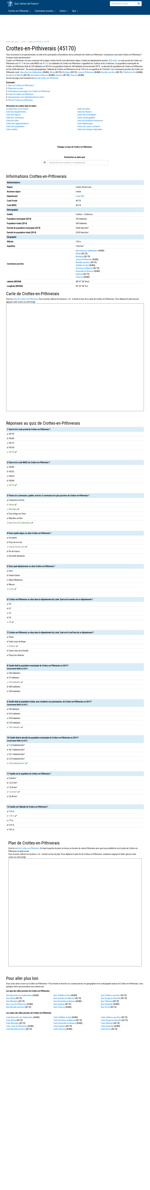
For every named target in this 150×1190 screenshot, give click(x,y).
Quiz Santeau (58, 1004)
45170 (20, 63)
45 (109, 60)
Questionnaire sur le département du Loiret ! (26, 97)
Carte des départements (16, 112)
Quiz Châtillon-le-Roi (61, 995)
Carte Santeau (59, 1026)
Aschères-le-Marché (14, 75)
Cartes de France (29, 3)
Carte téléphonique (85, 123)
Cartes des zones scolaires (88, 126)
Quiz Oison (105, 1007)
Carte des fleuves (84, 112)
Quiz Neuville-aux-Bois (15, 1007)
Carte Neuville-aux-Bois (15, 1029)
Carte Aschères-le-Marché (64, 1020)
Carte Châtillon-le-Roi (62, 1017)
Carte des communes (15, 117)
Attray (52, 72)
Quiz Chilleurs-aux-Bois (110, 995)
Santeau (59, 75)
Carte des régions (13, 115)
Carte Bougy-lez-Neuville (111, 1020)
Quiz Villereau (106, 1001)
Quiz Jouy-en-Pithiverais (16, 1004)
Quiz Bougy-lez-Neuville (110, 998)
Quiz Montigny (12, 1001)
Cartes (63, 11)
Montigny (66, 72)
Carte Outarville (107, 1026)
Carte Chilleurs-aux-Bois (111, 1017)
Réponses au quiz (15, 88)
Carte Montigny (12, 1023)
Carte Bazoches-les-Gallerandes (19, 1017)
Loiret (113, 60)
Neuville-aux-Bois (108, 72)
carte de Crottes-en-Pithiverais (25, 299)
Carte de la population (15, 126)
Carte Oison (106, 1029)
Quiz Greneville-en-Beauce (64, 1001)
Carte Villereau (107, 1023)
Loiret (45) (80, 196)
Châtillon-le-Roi (129, 72)
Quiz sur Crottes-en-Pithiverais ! (21, 85)
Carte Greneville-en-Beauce (64, 1023)
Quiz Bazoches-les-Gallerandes (19, 995)
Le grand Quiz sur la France (17, 109)
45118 (45, 63)
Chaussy (73, 75)
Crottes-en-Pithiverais (18, 11)
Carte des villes (12, 120)
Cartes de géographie (86, 117)
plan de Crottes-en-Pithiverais (46, 78)
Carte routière (11, 129)
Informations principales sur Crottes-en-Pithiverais (29, 91)
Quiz (74, 11)
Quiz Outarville (107, 1004)
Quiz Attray (10, 998)
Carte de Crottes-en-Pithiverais (21, 94)
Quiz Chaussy (59, 1007)
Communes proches (44, 11)
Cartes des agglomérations (17, 123)
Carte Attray (11, 1020)
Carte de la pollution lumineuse (90, 120)
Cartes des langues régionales (89, 129)
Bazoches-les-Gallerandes (31, 72)
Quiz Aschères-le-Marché (63, 998)
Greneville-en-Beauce (39, 75)
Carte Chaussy (59, 1029)
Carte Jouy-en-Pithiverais (16, 1026)
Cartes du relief (83, 109)
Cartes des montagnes (86, 115)
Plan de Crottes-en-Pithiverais (20, 100)
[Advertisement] (75, 27)
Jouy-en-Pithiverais (86, 72)
